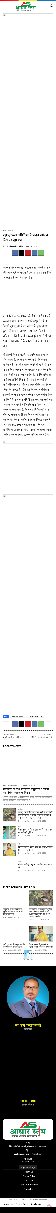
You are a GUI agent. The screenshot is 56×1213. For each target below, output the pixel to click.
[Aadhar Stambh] (26, 6)
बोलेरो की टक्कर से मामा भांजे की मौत (42, 737)
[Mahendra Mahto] (5, 246)
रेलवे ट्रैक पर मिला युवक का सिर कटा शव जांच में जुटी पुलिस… (14, 945)
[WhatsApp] (41, 253)
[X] (21, 253)
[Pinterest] (28, 253)
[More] (48, 253)
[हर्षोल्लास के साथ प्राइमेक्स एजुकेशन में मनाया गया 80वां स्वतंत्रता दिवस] (28, 766)
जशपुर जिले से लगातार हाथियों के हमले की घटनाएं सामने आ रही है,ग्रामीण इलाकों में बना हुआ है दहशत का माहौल (35, 815)
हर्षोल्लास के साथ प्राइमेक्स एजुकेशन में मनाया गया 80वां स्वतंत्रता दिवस (26, 790)
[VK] (34, 253)
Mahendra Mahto (16, 246)
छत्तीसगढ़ (10, 230)
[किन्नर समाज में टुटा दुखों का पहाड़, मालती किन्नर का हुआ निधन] (9, 849)
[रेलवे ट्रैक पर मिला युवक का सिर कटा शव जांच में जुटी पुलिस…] (9, 832)
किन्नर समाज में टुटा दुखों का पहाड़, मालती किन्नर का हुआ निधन (41, 945)
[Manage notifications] (49, 1206)
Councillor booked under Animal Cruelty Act (27, 716)
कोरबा (4, 230)
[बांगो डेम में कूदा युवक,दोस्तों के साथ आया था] (9, 867)
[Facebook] (15, 253)
